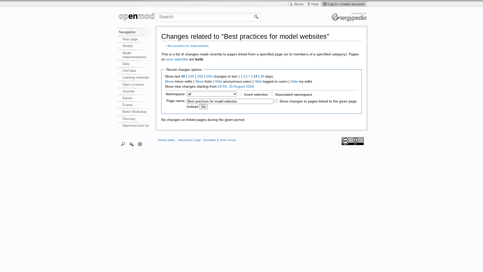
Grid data (129, 71)
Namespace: (176, 94)
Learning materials (136, 77)
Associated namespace (293, 94)
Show (169, 81)
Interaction (131, 144)
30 (262, 76)
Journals (129, 91)
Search (123, 144)
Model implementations (134, 55)
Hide (218, 81)
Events (128, 105)
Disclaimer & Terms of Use (219, 140)
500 (209, 76)
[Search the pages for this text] (256, 17)
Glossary (129, 119)
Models (128, 46)
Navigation (127, 32)
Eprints (128, 98)
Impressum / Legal (189, 140)
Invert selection (256, 94)
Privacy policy (166, 140)
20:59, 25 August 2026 (236, 86)
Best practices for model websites (188, 45)
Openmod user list (136, 125)
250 (200, 76)
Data (126, 64)
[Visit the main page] (137, 17)
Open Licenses (133, 84)
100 (191, 76)
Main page (130, 39)
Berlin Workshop (134, 112)
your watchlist (177, 59)
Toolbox (140, 144)
